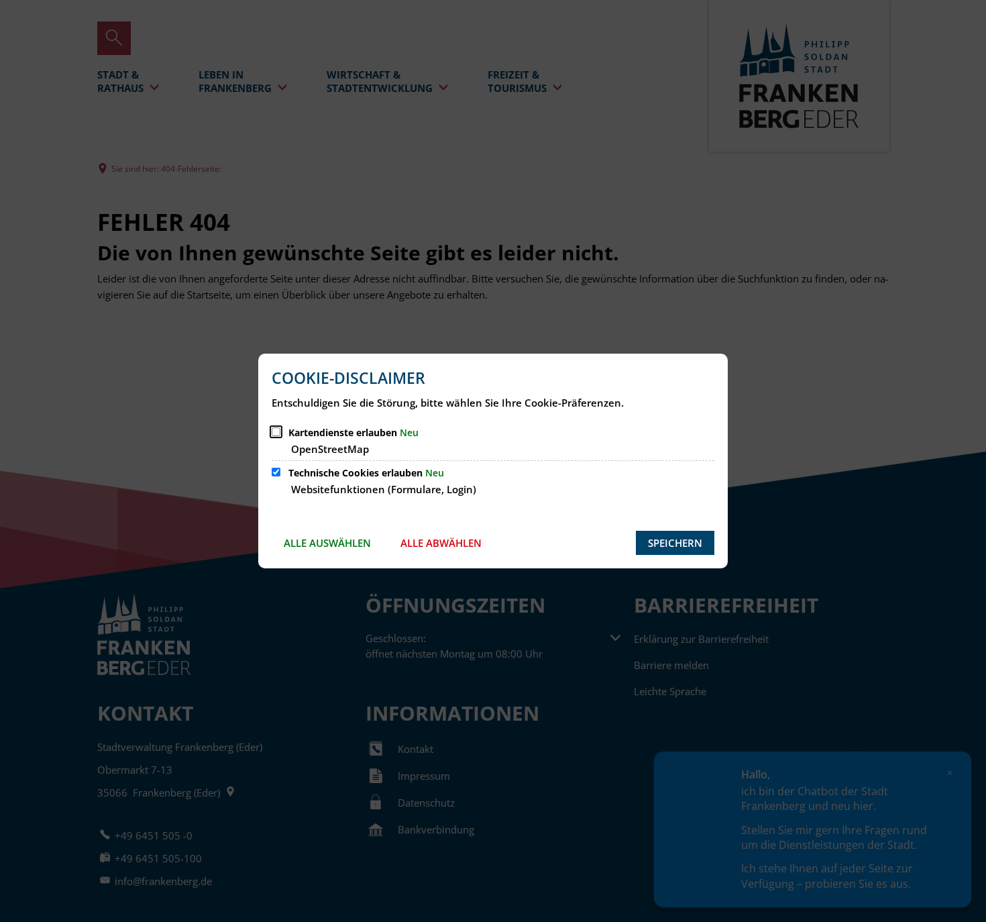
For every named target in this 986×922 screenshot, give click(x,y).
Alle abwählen (441, 543)
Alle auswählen (327, 543)
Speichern (675, 543)
